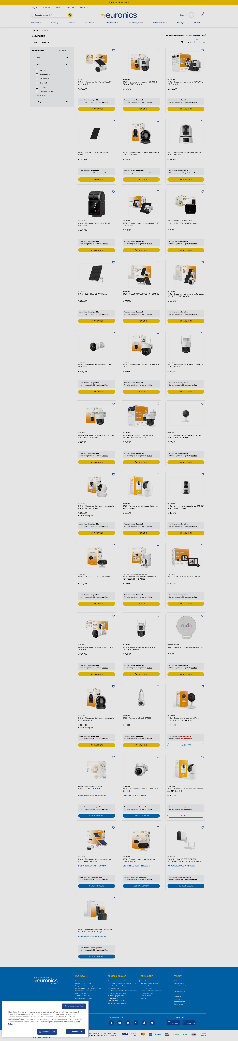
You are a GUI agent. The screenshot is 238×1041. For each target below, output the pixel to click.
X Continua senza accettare (73, 1006)
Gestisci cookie (49, 1032)
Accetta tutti (77, 1031)
